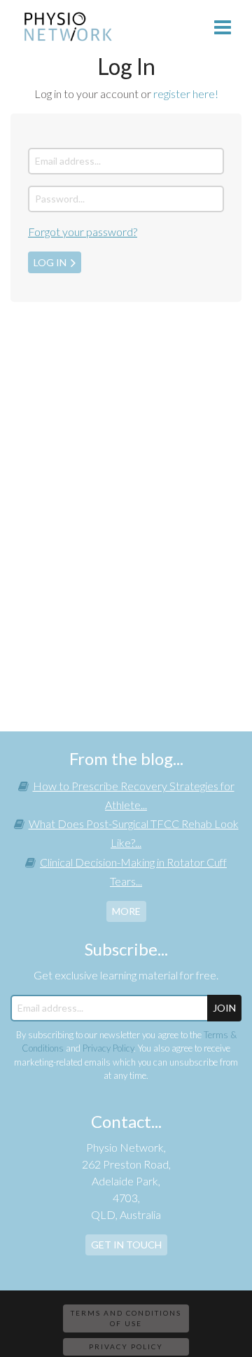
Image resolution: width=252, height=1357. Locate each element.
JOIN (224, 1008)
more (126, 911)
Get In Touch (126, 1245)
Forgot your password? (82, 231)
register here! (185, 93)
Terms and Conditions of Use (126, 1318)
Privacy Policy (108, 1048)
